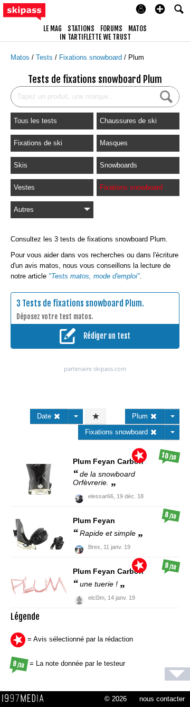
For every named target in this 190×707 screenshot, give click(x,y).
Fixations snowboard (91, 57)
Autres (24, 209)
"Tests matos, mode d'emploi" (94, 276)
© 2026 (115, 699)
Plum (136, 57)
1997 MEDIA (26, 698)
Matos (21, 57)
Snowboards (118, 165)
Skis (20, 165)
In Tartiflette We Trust (95, 37)
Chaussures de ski (128, 121)
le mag (52, 28)
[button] (160, 9)
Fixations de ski (38, 143)
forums (111, 28)
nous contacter (162, 699)
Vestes (24, 187)
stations (81, 28)
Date (45, 416)
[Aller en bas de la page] (177, 674)
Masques (114, 143)
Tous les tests (35, 121)
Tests (45, 57)
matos (137, 28)
